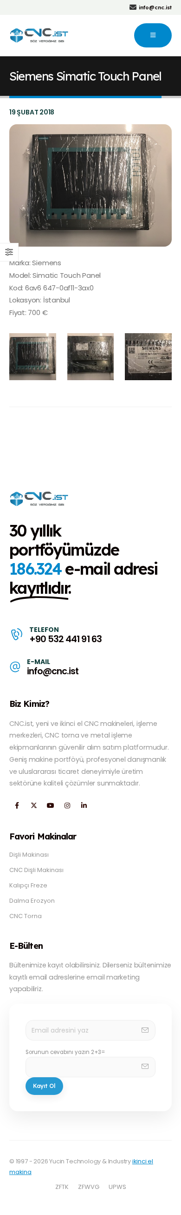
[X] (33, 805)
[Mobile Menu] (153, 35)
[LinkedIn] (83, 805)
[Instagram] (67, 805)
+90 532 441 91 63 (65, 639)
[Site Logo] (39, 35)
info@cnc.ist (52, 671)
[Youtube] (50, 805)
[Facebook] (17, 805)
